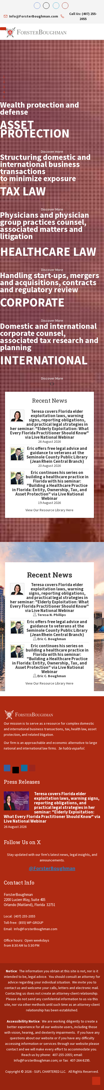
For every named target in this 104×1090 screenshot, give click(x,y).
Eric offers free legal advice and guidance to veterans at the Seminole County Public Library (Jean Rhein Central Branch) (57, 455)
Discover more (52, 151)
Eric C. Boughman (51, 639)
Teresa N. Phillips (51, 614)
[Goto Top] (96, 1081)
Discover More (52, 209)
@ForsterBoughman (52, 868)
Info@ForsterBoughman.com (35, 929)
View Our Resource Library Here (49, 510)
